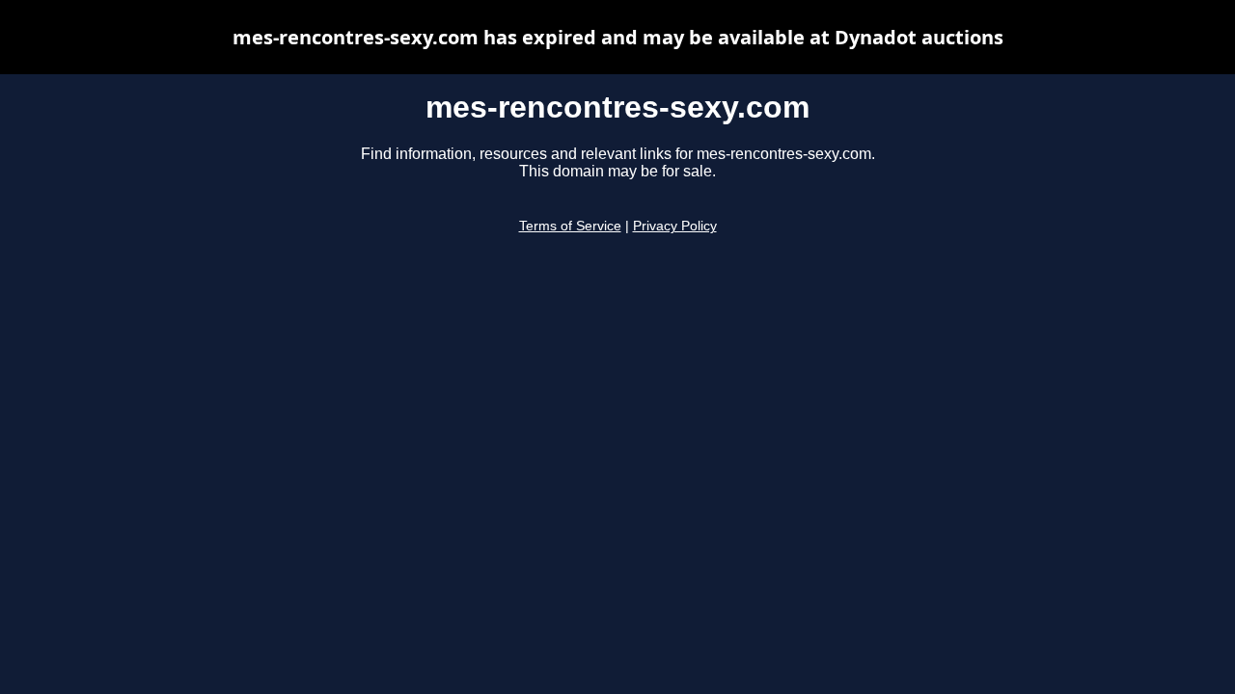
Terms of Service (570, 226)
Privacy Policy (675, 226)
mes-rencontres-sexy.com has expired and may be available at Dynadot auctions (618, 37)
